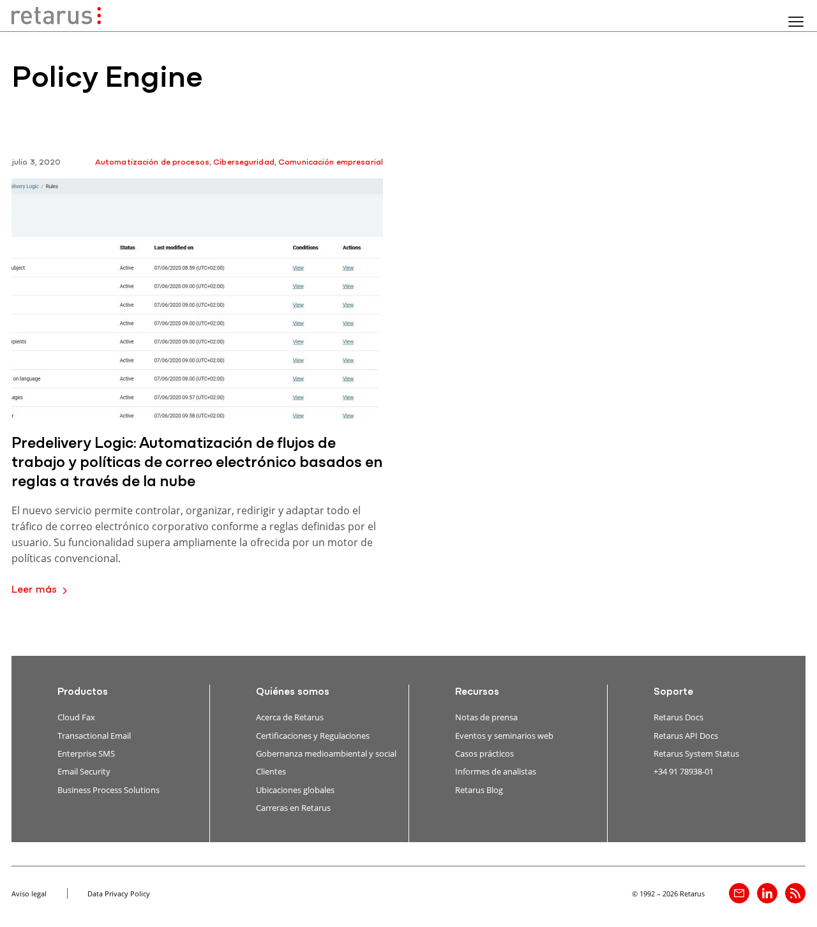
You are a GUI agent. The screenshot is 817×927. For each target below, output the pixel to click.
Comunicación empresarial (330, 162)
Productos (82, 692)
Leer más (34, 590)
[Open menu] (796, 21)
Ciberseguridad (243, 162)
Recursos (477, 692)
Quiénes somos (292, 692)
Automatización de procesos (152, 162)
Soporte (673, 692)
